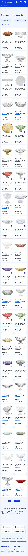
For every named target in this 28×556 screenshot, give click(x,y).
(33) (21, 373)
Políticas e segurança (5, 546)
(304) (8, 490)
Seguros (13, 538)
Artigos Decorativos (15, 8)
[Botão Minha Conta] (21, 2)
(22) (8, 279)
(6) (20, 302)
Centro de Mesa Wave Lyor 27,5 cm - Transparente (7, 231)
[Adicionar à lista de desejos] (11, 37)
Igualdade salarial (5, 541)
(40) (8, 255)
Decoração (7, 8)
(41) (21, 279)
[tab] (5, 20)
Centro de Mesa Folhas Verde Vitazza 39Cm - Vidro (20, 442)
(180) (21, 443)
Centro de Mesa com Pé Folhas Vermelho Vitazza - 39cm (7, 325)
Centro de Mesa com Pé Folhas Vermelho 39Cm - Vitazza (7, 184)
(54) (8, 302)
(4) (7, 67)
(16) (8, 208)
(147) (8, 443)
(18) (8, 161)
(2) (20, 490)
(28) (8, 373)
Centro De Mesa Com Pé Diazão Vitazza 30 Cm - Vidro (20, 372)
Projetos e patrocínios (21, 541)
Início (2, 8)
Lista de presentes (12, 536)
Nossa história (5, 536)
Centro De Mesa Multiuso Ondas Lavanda (7, 277)
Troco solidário (13, 541)
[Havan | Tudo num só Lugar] (8, 2)
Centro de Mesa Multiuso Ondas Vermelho (20, 254)
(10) (21, 420)
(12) (8, 185)
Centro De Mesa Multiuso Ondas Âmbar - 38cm (20, 278)
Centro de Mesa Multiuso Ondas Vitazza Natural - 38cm (7, 301)
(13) (21, 138)
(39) (21, 91)
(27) (21, 255)
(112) (8, 44)
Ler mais (5, 517)
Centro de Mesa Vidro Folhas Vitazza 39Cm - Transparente (7, 442)
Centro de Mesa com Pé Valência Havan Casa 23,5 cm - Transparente (7, 90)
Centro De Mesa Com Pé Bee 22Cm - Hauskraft (20, 348)
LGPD (24, 546)
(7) (7, 232)
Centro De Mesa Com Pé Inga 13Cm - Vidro (7, 207)
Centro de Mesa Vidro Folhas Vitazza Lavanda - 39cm (7, 372)
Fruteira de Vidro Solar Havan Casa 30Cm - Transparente (7, 113)
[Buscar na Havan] (17, 2)
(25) (21, 161)
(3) (20, 349)
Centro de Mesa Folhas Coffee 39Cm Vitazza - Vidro (7, 43)
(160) (8, 349)
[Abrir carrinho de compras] (25, 2)
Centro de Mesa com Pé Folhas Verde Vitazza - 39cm (20, 325)
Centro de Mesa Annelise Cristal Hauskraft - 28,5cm (20, 43)
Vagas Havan (20, 536)
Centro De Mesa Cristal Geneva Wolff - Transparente (7, 466)
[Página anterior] (2, 2)
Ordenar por (18, 18)
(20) (8, 114)
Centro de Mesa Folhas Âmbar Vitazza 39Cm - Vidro (7, 348)
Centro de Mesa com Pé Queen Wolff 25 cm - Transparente (20, 301)
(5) (20, 67)
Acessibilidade (17, 546)
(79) (21, 232)
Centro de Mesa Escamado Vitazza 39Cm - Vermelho (20, 489)
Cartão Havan (19, 538)
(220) (21, 185)
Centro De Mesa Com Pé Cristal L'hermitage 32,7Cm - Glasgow (20, 208)
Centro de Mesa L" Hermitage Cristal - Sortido (6, 137)
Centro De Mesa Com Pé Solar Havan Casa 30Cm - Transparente (20, 184)
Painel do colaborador (6, 538)
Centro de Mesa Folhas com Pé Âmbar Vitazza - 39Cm (7, 160)
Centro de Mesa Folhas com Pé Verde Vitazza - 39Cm (20, 137)
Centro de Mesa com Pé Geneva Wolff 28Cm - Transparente (20, 466)
